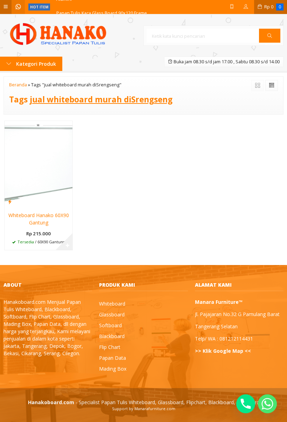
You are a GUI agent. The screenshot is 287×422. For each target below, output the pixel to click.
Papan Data (112, 358)
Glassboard (112, 314)
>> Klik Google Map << (223, 351)
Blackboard (112, 336)
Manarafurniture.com (154, 408)
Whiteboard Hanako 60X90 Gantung (38, 219)
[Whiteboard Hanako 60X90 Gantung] (38, 163)
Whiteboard (112, 303)
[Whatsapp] (267, 403)
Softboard (110, 325)
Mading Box (112, 368)
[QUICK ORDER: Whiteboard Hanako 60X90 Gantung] (9, 201)
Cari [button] (269, 42)
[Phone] (245, 403)
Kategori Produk (35, 63)
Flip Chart (109, 347)
